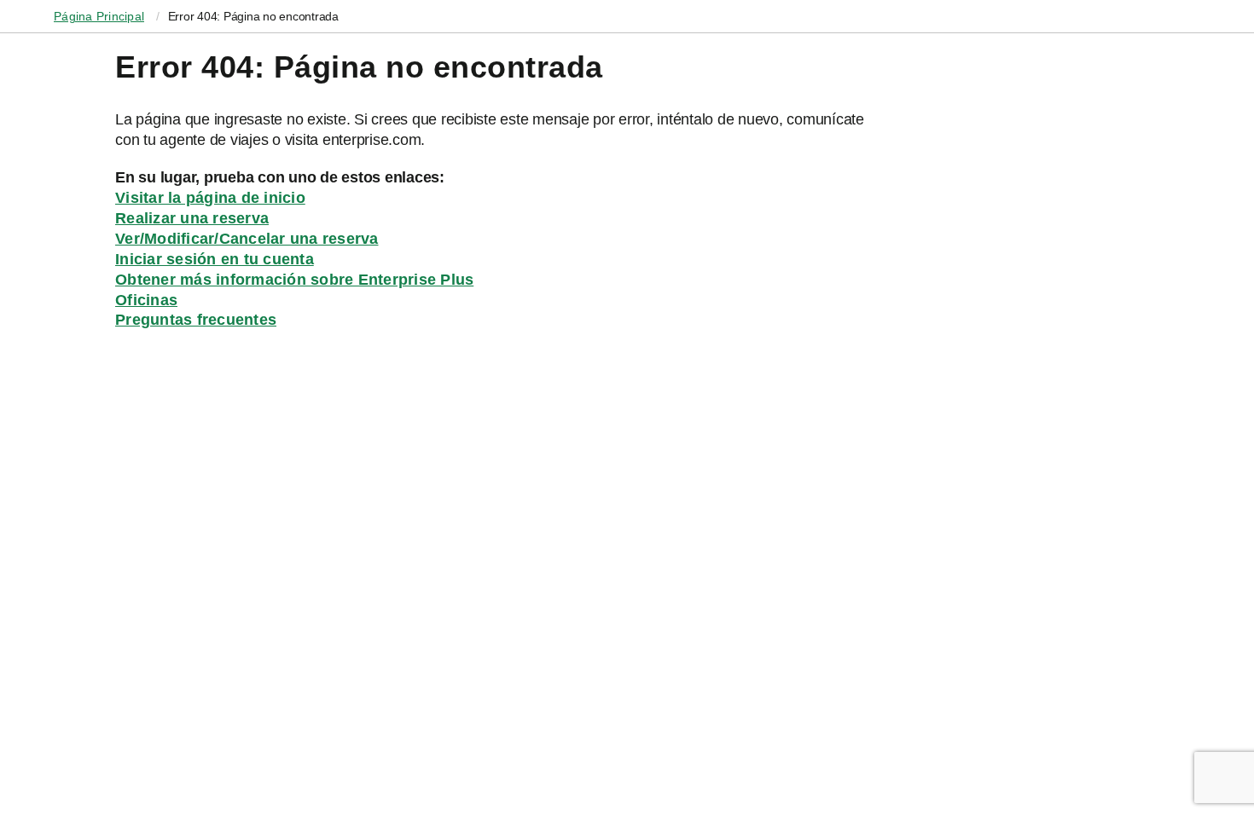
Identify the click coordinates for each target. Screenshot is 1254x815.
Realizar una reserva (192, 218)
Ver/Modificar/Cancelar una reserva (247, 238)
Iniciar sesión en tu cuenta (214, 259)
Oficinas (146, 300)
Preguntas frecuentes (195, 319)
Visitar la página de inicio (210, 197)
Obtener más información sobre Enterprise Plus (294, 279)
